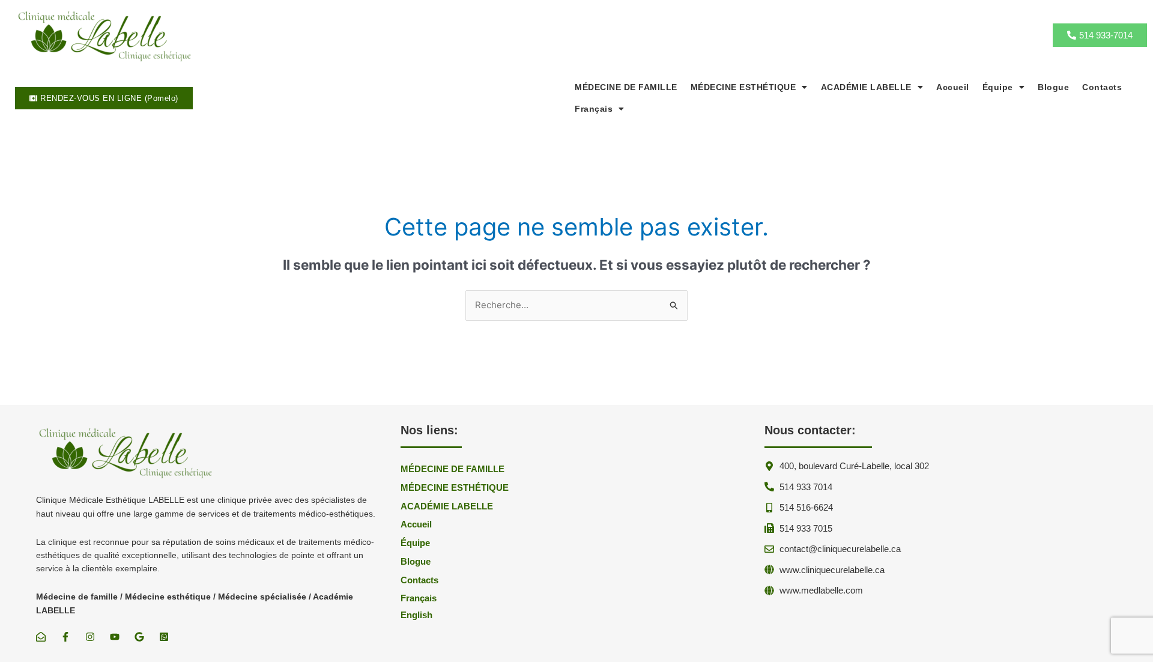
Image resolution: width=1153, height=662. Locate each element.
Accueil (952, 87)
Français (594, 109)
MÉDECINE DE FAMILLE (626, 87)
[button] (749, 87)
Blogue (1053, 87)
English (416, 615)
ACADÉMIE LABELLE (866, 87)
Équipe (997, 87)
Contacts (1102, 87)
